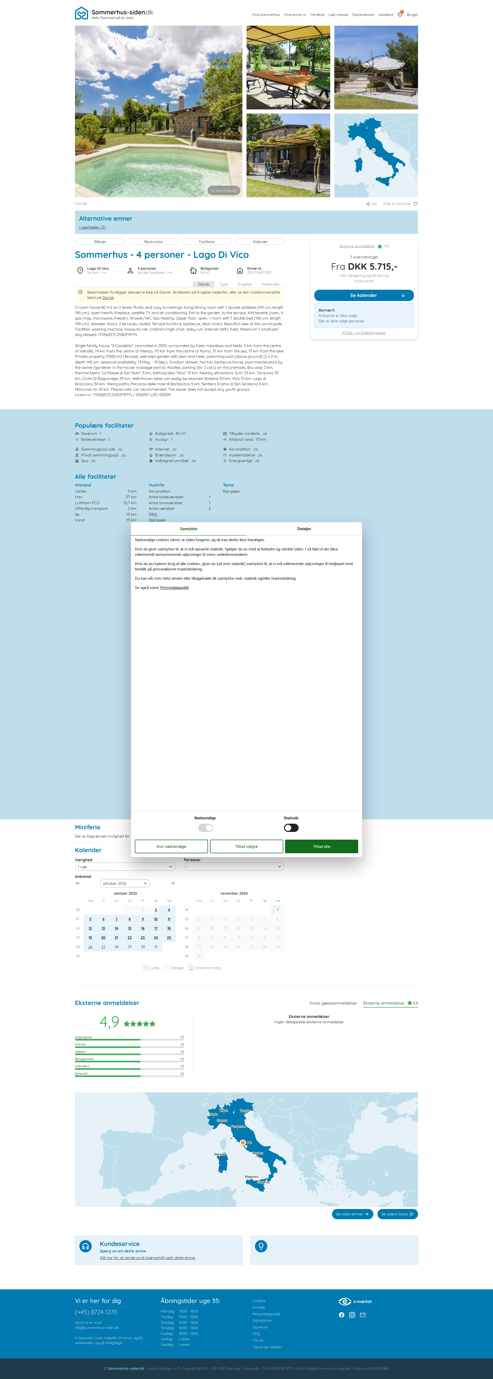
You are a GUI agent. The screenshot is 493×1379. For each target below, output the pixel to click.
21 (116, 937)
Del (374, 204)
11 (169, 919)
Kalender (260, 241)
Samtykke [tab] (188, 528)
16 (143, 928)
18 (169, 928)
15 (129, 928)
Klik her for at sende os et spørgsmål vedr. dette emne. (147, 1257)
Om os (258, 1340)
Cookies (259, 1300)
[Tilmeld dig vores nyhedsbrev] (362, 1315)
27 (103, 946)
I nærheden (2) (92, 227)
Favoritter (402, 12)
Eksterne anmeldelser (357, 246)
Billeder (100, 241)
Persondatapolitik (266, 1314)
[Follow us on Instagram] (352, 1315)
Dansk (203, 284)
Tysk (224, 284)
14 (116, 928)
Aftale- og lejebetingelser (364, 333)
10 (156, 919)
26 (90, 946)
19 (90, 937)
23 (143, 937)
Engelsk (245, 284)
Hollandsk (270, 284)
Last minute (338, 14)
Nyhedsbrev (262, 1320)
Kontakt (259, 1307)
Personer (192, 859)
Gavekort (385, 14)
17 (156, 928)
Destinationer (363, 14)
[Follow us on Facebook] (341, 1315)
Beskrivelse (153, 241)
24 (156, 937)
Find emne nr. (295, 14)
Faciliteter (207, 241)
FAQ (256, 1333)
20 (103, 937)
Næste (172, 883)
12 (90, 928)
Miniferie (318, 14)
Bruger (412, 14)
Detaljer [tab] (304, 528)
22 (130, 937)
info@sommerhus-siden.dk (97, 1327)
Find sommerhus (266, 14)
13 (103, 928)
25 (169, 937)
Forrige (78, 883)
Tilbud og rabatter (267, 1347)
